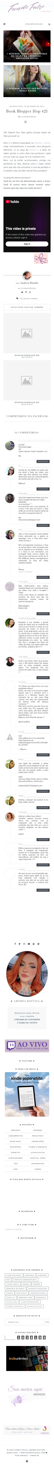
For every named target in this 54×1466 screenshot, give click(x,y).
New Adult (21, 1293)
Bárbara (21, 759)
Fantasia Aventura (37, 1288)
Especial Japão (38, 1158)
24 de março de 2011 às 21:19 (35, 733)
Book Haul (15, 1141)
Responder (43, 461)
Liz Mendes (22, 869)
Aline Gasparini (23, 581)
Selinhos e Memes (29, 298)
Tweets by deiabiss (13, 1229)
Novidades (15, 1147)
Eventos (15, 1152)
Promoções (38, 1141)
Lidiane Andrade (23, 656)
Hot (8, 1280)
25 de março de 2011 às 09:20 (35, 813)
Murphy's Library (42, 143)
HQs (16, 1169)
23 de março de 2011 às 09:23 (35, 441)
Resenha (38, 1130)
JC (19, 440)
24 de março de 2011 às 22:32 (35, 760)
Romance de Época (15, 1288)
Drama (26, 1284)
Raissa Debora (23, 493)
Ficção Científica (15, 1306)
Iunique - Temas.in (29, 1455)
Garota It (34, 150)
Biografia (41, 1297)
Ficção (9, 1293)
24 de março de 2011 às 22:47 (35, 797)
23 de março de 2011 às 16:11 (35, 619)
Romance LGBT (26, 1297)
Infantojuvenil (38, 1293)
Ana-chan (21, 731)
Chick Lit (10, 1297)
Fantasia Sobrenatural (25, 1280)
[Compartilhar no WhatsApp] (30, 292)
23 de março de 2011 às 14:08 (35, 531)
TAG (16, 1163)
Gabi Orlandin (23, 812)
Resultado (37, 1136)
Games (38, 1169)
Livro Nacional (14, 1275)
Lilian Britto (22, 682)
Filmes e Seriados (38, 1147)
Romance (29, 1275)
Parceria (15, 1130)
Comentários (28, 117)
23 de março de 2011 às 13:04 (35, 495)
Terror (36, 1284)
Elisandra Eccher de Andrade (27, 618)
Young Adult (12, 1284)
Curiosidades (16, 1158)
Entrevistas (38, 1163)
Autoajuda (11, 1302)
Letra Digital (38, 1152)
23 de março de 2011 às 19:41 (35, 658)
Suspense (42, 1275)
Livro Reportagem (30, 1302)
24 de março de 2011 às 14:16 (35, 683)
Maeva (20, 529)
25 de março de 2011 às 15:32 (35, 845)
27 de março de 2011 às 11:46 (35, 870)
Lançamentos (16, 1136)
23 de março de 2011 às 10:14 (35, 467)
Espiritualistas (34, 1306)
